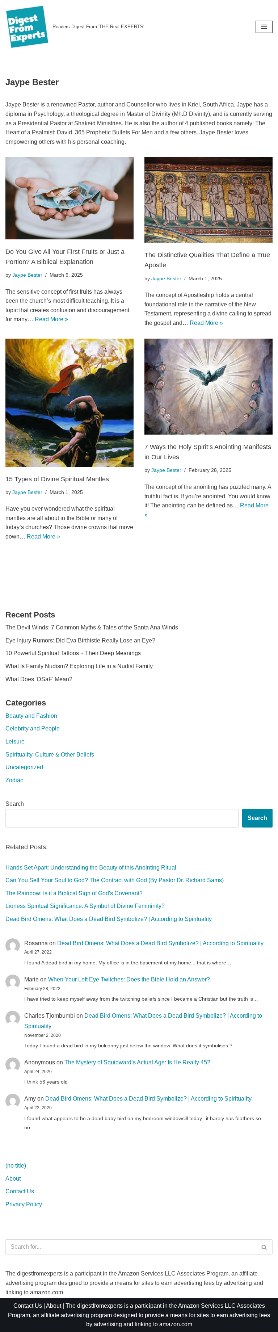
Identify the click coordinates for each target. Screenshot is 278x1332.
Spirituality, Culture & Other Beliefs (49, 754)
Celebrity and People (32, 728)
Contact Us (19, 1191)
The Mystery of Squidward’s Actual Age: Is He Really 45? (137, 1062)
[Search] (264, 1246)
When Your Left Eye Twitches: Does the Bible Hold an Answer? (129, 979)
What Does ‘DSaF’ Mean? (38, 679)
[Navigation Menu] (264, 27)
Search (14, 804)
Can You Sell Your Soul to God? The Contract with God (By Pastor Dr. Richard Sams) (114, 880)
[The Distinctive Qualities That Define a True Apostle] (208, 200)
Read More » (51, 319)
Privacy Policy (23, 1204)
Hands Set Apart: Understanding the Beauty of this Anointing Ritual (90, 867)
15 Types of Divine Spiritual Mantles (57, 479)
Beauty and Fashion (31, 716)
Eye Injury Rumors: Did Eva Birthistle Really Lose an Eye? (80, 640)
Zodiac (14, 780)
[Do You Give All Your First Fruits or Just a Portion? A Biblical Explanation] (69, 198)
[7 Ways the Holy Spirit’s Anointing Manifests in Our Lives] (208, 387)
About (13, 1179)
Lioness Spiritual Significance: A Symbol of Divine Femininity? (85, 906)
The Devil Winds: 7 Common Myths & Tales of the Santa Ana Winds (91, 627)
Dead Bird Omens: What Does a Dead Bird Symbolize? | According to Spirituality (108, 919)
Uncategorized (24, 767)
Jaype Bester (27, 275)
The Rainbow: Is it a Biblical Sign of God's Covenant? (74, 893)
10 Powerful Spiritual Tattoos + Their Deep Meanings (73, 653)
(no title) (15, 1166)
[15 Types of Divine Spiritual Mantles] (69, 403)
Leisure (15, 741)
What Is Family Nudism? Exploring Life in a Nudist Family (79, 666)
